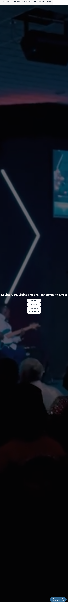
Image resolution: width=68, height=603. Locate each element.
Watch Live (34, 304)
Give (23, 1)
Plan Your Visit (7, 1)
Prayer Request (34, 312)
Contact (49, 1)
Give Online (34, 308)
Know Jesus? (17, 1)
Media (34, 1)
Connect (28, 1)
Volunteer (34, 300)
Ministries (41, 1)
